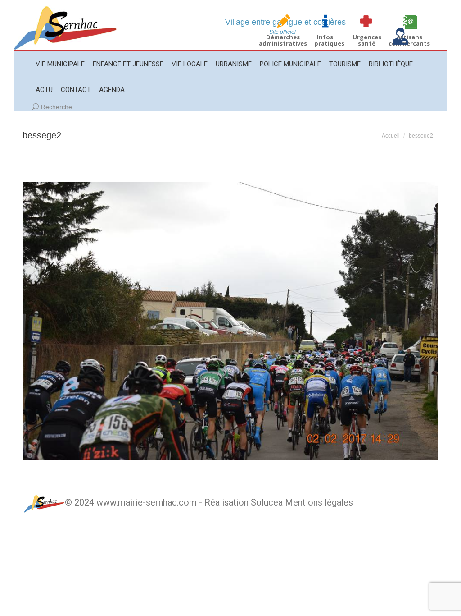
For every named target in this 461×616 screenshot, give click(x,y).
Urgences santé (367, 40)
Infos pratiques (329, 40)
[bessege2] (230, 321)
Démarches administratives (283, 40)
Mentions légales (319, 502)
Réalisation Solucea (243, 502)
